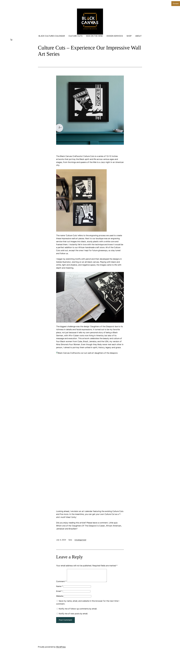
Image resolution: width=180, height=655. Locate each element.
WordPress (61, 647)
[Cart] (11, 39)
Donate (176, 3)
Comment (61, 581)
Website (59, 596)
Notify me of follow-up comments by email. (78, 609)
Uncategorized (80, 540)
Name (59, 586)
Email (59, 591)
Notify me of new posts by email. (73, 614)
